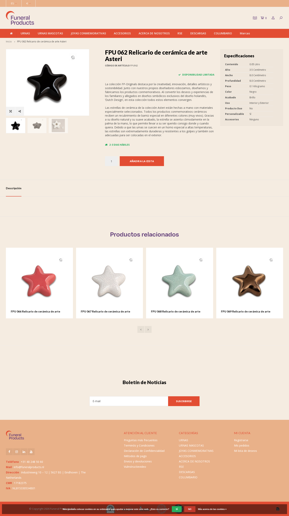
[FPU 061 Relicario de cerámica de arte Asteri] (255, 281)
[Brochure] (254, 18)
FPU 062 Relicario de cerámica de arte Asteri (41, 41)
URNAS (25, 33)
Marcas (245, 33)
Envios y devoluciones (138, 461)
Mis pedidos (241, 445)
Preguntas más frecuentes (140, 440)
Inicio (9, 41)
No (189, 509)
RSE (180, 33)
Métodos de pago (135, 456)
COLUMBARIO (223, 33)
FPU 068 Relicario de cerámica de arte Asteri (111, 311)
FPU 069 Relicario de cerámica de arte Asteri (181, 311)
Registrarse (241, 440)
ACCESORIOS (122, 33)
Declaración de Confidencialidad (144, 451)
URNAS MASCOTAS (50, 33)
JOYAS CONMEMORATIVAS (88, 33)
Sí (177, 509)
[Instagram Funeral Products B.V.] (16, 451)
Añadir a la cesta (142, 161)
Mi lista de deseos (245, 451)
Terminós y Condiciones (139, 445)
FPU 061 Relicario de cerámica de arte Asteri (251, 311)
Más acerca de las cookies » (212, 509)
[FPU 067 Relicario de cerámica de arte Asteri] (44, 281)
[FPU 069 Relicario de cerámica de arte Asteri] (185, 281)
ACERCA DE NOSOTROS (154, 33)
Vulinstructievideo (135, 467)
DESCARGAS (198, 33)
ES (12, 3)
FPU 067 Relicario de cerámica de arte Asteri (40, 311)
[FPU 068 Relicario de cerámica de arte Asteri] (115, 281)
